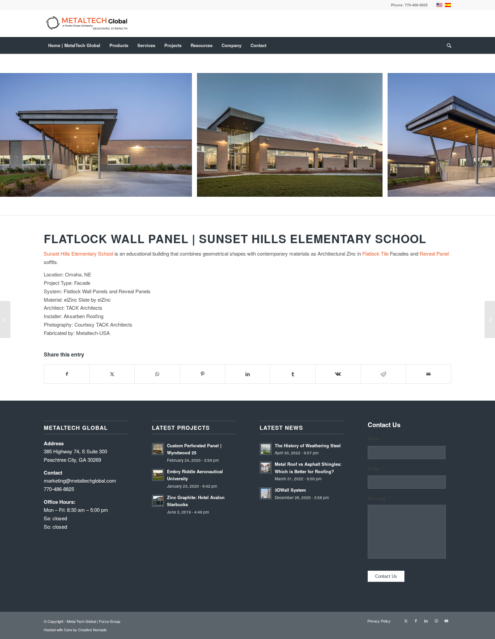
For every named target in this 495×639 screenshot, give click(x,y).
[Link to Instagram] (436, 620)
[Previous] (15, 135)
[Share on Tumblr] (292, 374)
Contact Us (386, 576)
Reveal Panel (434, 253)
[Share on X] (112, 374)
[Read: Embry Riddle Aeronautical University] (158, 475)
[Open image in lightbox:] (184, 189)
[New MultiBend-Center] (5, 319)
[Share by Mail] (428, 374)
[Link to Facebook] (416, 620)
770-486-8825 (416, 4)
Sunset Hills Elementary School (78, 253)
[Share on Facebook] (66, 374)
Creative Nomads (92, 629)
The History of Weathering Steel (308, 446)
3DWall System (290, 490)
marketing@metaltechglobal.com (80, 480)
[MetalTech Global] (231, 23)
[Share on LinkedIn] (247, 374)
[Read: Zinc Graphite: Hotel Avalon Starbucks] (158, 501)
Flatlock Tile (375, 253)
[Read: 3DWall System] (266, 493)
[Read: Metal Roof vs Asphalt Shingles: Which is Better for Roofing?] (266, 467)
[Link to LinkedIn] (426, 620)
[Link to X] (406, 620)
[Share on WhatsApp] (157, 374)
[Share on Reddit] (383, 374)
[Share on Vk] (338, 374)
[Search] (446, 45)
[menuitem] (74, 45)
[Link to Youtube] (446, 620)
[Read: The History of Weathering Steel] (266, 449)
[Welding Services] (490, 319)
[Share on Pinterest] (202, 374)
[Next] (480, 135)
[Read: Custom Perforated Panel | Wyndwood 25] (158, 449)
